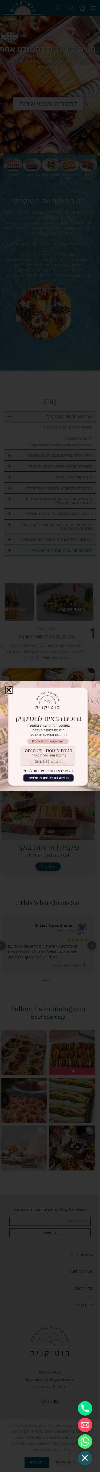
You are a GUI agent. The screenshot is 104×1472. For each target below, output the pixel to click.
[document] (50, 736)
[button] (8, 690)
